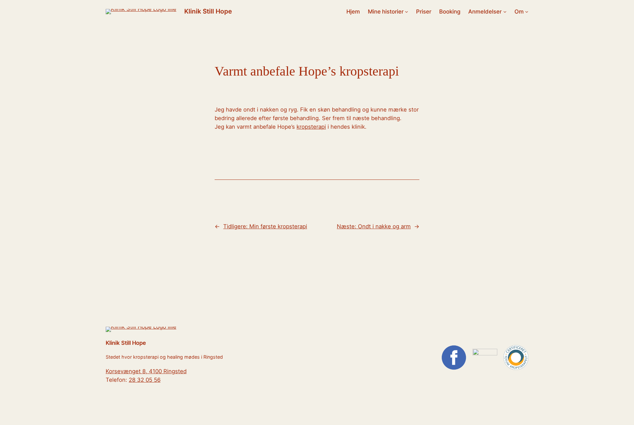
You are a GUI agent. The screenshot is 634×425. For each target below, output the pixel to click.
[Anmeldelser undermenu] (505, 11)
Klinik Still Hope (208, 11)
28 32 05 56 (144, 379)
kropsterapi (311, 126)
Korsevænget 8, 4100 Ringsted (146, 371)
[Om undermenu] (526, 11)
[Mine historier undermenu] (406, 11)
